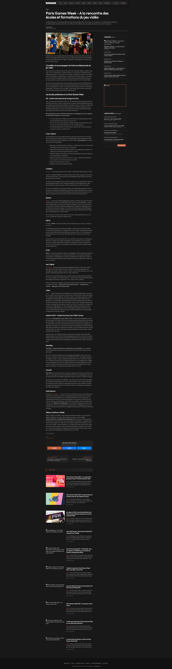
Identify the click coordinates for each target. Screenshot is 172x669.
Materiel (83, 3)
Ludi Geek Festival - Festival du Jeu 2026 (113, 139)
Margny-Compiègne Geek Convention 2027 (114, 126)
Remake (100, 3)
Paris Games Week (50, 433)
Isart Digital (49, 267)
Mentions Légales (80, 663)
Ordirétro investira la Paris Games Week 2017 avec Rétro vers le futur (78, 569)
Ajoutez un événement (96, 663)
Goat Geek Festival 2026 (110, 132)
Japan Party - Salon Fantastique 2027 (112, 119)
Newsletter (66, 663)
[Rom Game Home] (51, 3)
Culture (65, 3)
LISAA (47, 293)
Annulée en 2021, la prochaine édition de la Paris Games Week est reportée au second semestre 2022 (78, 513)
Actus (60, 3)
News (99, 666)
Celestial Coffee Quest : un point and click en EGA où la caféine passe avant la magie (114, 69)
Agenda (96, 666)
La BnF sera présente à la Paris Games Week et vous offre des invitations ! (79, 622)
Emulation (71, 3)
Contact (73, 663)
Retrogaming (107, 3)
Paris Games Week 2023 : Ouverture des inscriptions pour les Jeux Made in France (79, 495)
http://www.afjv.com (49, 438)
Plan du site (105, 663)
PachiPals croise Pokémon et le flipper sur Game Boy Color (114, 61)
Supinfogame (55, 394)
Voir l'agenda (121, 145)
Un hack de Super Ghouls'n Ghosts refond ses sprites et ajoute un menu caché (114, 76)
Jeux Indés (77, 3)
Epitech (48, 201)
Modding (94, 3)
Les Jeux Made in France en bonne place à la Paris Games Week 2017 (79, 586)
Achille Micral (49, 27)
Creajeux (48, 172)
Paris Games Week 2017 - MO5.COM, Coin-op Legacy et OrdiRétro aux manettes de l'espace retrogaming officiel (79, 550)
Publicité (88, 663)
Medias (89, 3)
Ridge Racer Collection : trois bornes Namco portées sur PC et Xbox (114, 47)
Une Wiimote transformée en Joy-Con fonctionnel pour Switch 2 (114, 54)
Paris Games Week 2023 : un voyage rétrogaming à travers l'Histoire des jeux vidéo (79, 477)
